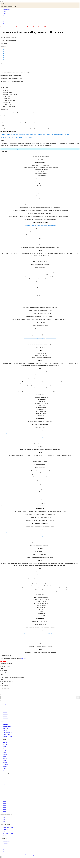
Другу (4, 756)
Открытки (5, 17)
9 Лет (4, 793)
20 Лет (4, 817)
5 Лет (4, 784)
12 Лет (4, 799)
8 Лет (4, 791)
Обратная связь (27, 855)
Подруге (5, 754)
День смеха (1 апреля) (8, 833)
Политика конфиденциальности (16, 855)
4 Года (4, 782)
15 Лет (4, 805)
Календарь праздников (4, 691)
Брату (4, 752)
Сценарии (5, 19)
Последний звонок (7, 726)
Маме (4, 746)
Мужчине (5, 744)
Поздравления (6, 9)
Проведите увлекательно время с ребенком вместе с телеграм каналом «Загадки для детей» (23, 149)
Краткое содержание (7, 49)
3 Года (4, 780)
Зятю (4, 770)
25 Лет (4, 819)
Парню (4, 760)
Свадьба (5, 730)
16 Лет (4, 807)
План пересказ (6, 51)
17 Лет (4, 809)
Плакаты (5, 21)
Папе (4, 748)
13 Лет (4, 801)
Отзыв (4, 59)
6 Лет (4, 787)
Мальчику (5, 764)
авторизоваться (24, 658)
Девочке (5, 762)
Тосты (4, 13)
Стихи (4, 11)
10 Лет (4, 795)
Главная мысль (6, 55)
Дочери (4, 766)
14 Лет (4, 803)
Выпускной (5, 728)
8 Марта (5, 831)
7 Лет (4, 789)
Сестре (4, 750)
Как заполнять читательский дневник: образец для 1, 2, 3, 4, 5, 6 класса (16, 137)
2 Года (4, 778)
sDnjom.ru (2, 3)
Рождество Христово (8, 827)
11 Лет (4, 797)
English (34, 855)
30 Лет (4, 821)
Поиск (2, 694)
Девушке (5, 758)
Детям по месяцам (7, 849)
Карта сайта (5, 23)
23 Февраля (5, 829)
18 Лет (4, 811)
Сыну (4, 768)
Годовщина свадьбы (7, 732)
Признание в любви (7, 736)
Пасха (4, 835)
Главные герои (6, 53)
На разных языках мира (8, 851)
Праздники (5, 724)
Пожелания (5, 15)
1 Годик (5, 776)
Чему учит (5, 57)
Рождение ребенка (7, 734)
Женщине (5, 742)
